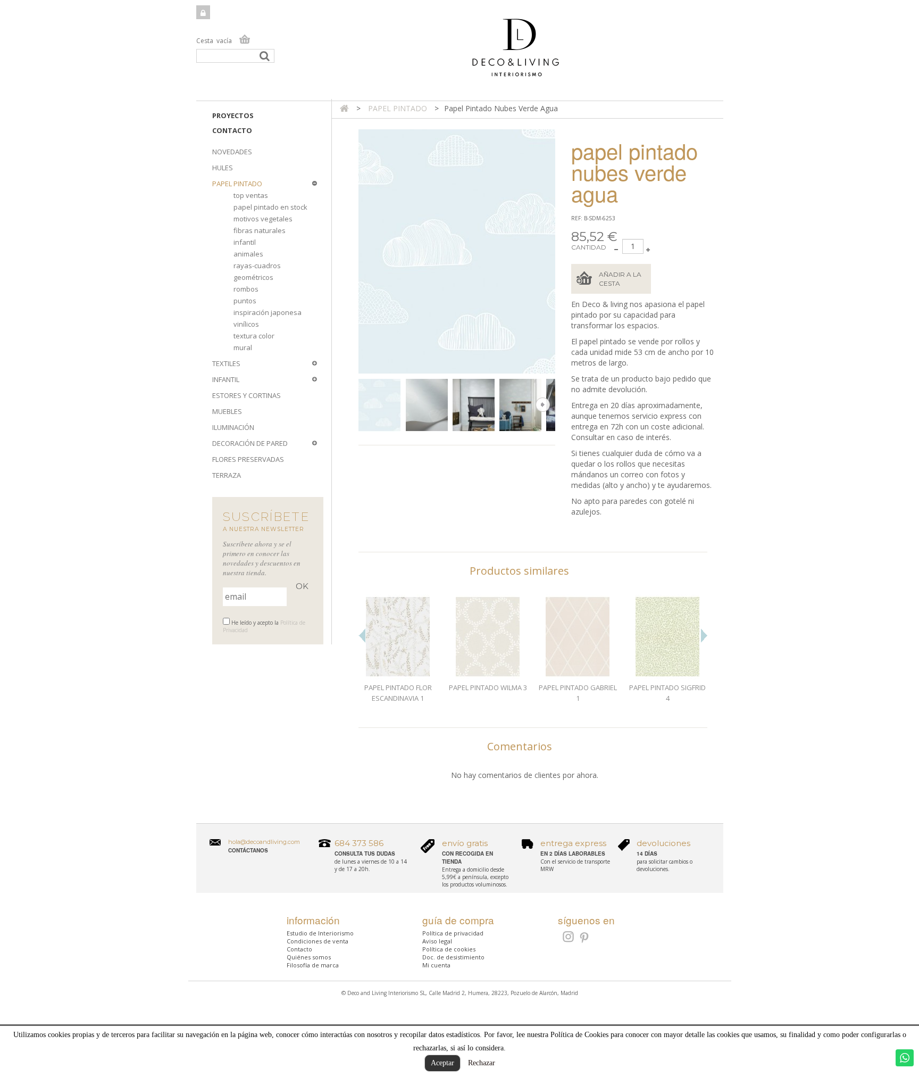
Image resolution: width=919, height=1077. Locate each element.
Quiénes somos (309, 957)
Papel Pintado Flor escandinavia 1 (398, 693)
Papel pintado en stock (270, 207)
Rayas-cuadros (257, 265)
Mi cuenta (436, 965)
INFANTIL (225, 379)
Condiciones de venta (317, 941)
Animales (248, 254)
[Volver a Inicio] (344, 108)
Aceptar (442, 1063)
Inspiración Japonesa (267, 312)
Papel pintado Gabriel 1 (578, 693)
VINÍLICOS (246, 324)
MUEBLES (227, 411)
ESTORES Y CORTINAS (246, 395)
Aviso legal (437, 941)
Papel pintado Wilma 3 (488, 687)
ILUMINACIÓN (233, 427)
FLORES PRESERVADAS (248, 459)
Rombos (245, 289)
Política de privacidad (452, 933)
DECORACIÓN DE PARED (250, 443)
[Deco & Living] (459, 53)
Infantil (244, 242)
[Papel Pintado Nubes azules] (379, 405)
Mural (242, 347)
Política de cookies (448, 949)
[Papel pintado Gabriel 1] (577, 637)
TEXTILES (226, 363)
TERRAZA (226, 475)
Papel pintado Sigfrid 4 (667, 693)
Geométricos (253, 277)
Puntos (244, 300)
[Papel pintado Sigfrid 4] (667, 637)
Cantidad (588, 247)
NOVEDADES (232, 151)
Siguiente (542, 404)
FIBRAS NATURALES (259, 230)
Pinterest (584, 938)
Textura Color (253, 336)
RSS (567, 937)
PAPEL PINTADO (237, 183)
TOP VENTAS (250, 195)
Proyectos (233, 115)
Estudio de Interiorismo (320, 933)
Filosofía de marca (313, 965)
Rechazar (481, 1062)
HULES (222, 167)
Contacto (232, 130)
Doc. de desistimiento (453, 957)
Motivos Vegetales (263, 218)
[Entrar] (203, 12)
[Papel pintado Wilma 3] (488, 637)
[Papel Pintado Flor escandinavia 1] (398, 637)
